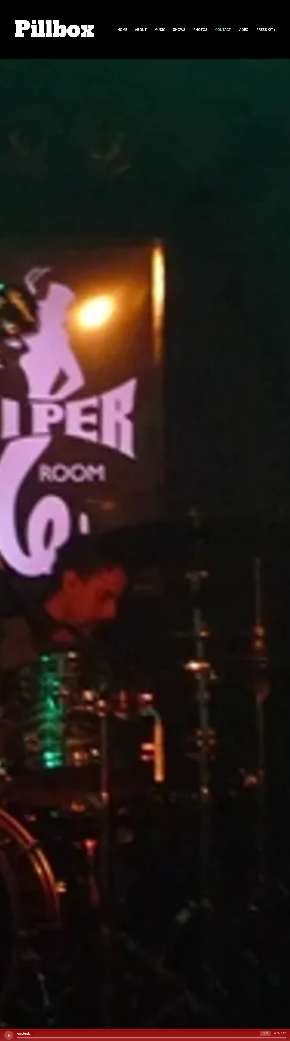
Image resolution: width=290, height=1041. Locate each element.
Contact (223, 29)
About (141, 29)
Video (243, 29)
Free (265, 1033)
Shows (179, 29)
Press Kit (264, 29)
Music (160, 29)
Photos (200, 29)
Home (122, 29)
